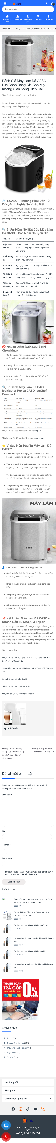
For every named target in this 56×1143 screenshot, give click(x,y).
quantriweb (11, 728)
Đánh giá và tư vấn (14, 95)
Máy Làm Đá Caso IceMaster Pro (16, 686)
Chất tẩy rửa (48, 19)
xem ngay (36, 430)
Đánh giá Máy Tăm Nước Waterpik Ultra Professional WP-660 (31, 914)
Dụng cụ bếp (17, 19)
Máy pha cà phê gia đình (18, 1048)
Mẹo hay (11, 1052)
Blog (18, 28)
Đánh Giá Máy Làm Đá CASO (14, 679)
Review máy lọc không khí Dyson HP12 (31, 951)
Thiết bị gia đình (7, 20)
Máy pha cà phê (28, 20)
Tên (4, 831)
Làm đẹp (38, 19)
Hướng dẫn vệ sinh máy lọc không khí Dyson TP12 (33, 966)
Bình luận (7, 795)
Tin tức (10, 1057)
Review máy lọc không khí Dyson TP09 (31, 925)
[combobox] (24, 9)
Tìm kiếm (50, 9)
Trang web (7, 858)
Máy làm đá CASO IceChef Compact (18, 694)
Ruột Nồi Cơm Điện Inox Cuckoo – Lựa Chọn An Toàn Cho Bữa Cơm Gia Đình (33, 901)
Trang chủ (6, 28)
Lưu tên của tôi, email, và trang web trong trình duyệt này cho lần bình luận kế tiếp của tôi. (29, 873)
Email (7, 845)
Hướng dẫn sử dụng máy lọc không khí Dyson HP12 (34, 940)
